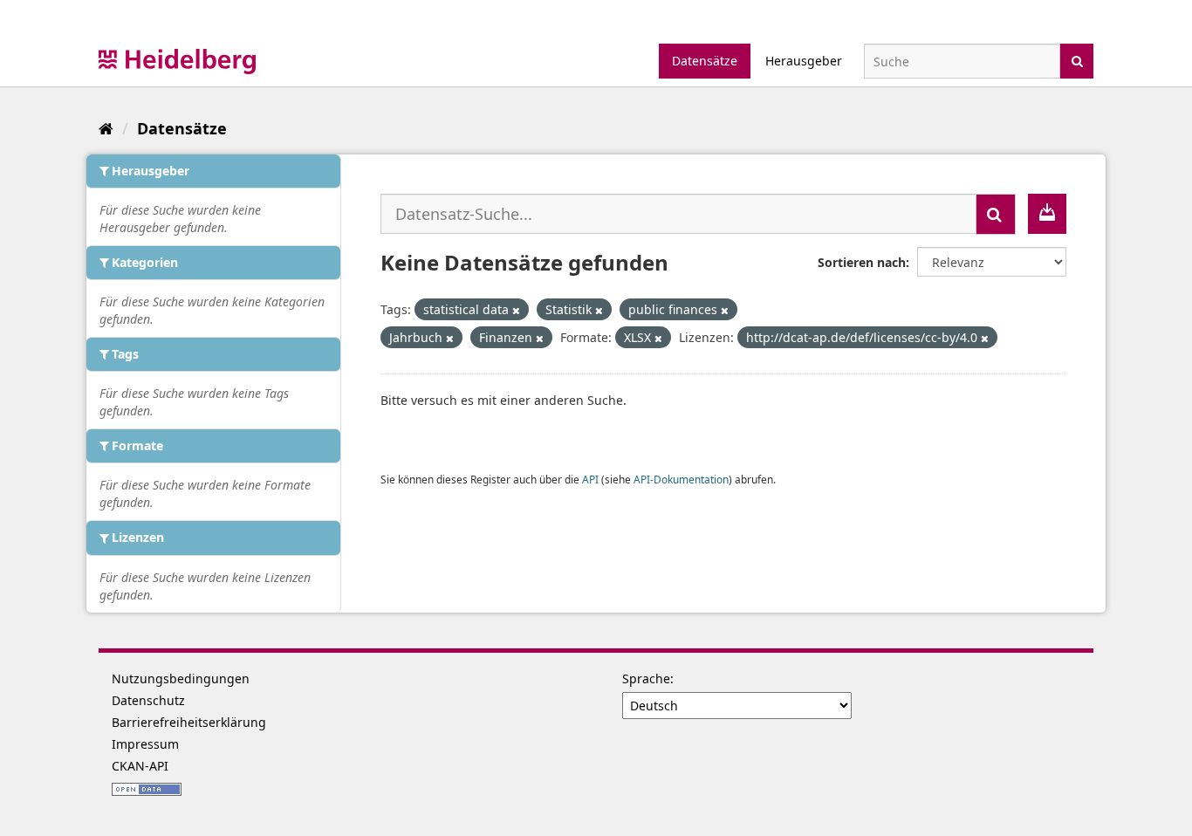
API (590, 479)
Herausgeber (803, 60)
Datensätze (704, 60)
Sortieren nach (862, 262)
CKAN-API (140, 765)
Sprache (646, 678)
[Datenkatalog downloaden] (1047, 214)
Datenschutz (148, 700)
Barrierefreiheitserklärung (189, 722)
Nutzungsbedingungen (181, 678)
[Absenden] (1077, 59)
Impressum (145, 744)
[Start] (106, 128)
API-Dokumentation (681, 479)
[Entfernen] (516, 310)
